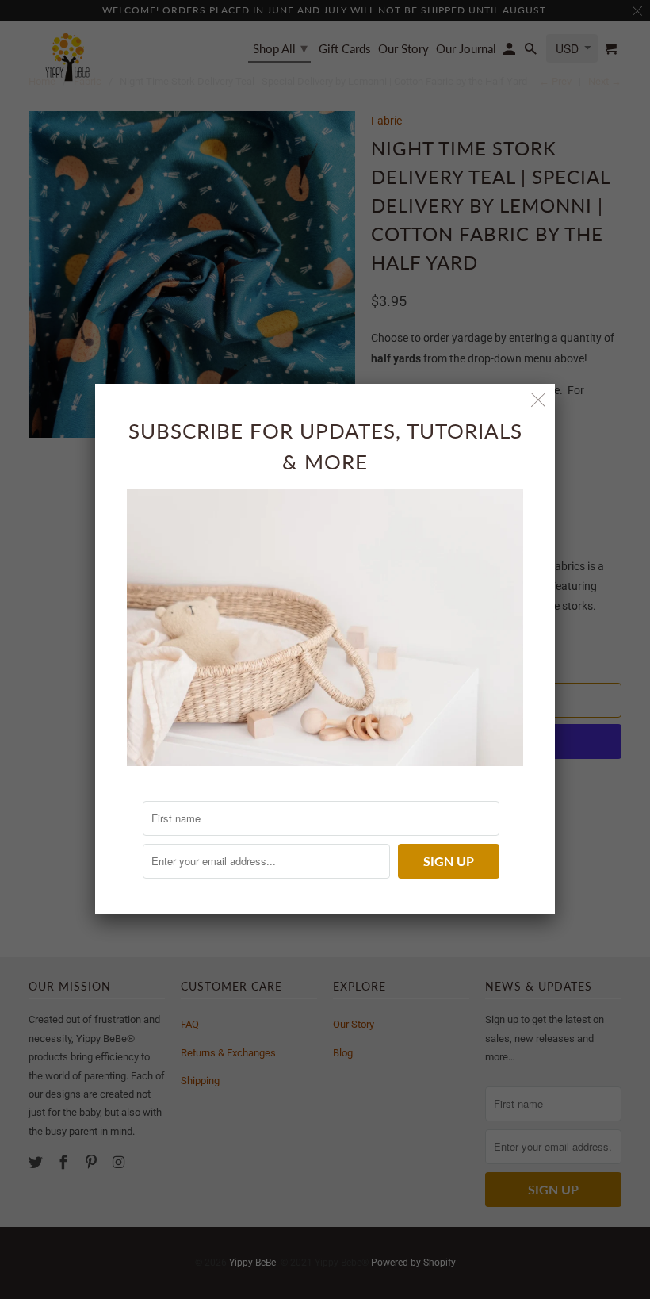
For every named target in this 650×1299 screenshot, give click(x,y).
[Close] (538, 400)
